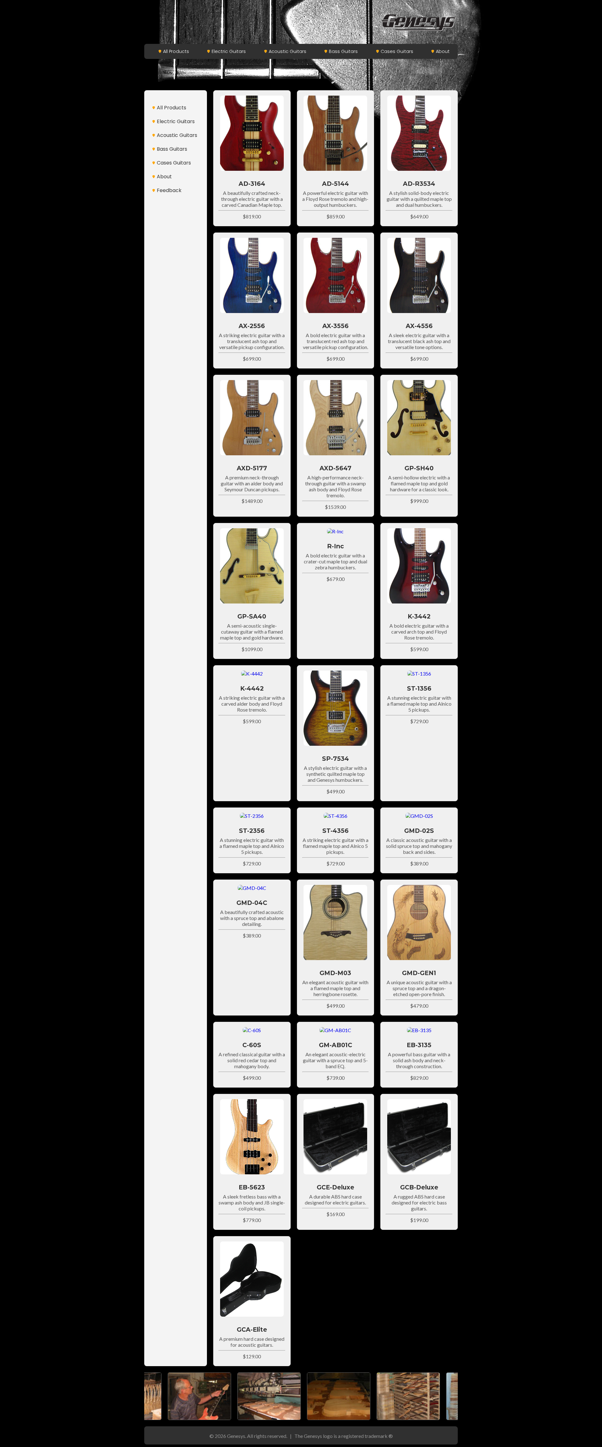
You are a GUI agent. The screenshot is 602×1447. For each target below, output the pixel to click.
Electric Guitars (229, 51)
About (443, 51)
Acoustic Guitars (287, 51)
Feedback (169, 190)
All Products (176, 51)
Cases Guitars (397, 51)
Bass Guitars (343, 51)
